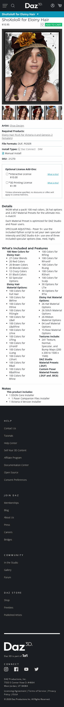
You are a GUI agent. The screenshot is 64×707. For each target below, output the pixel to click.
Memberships (11, 502)
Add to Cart (53, 24)
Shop (7, 600)
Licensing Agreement (15, 690)
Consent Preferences (15, 479)
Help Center (10, 443)
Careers (8, 532)
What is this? (53, 174)
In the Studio (11, 562)
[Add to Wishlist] (42, 24)
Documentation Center (16, 465)
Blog (6, 510)
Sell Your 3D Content (15, 450)
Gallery (7, 570)
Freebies (8, 607)
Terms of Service (37, 690)
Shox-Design (17, 125)
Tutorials (8, 435)
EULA (15, 694)
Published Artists (13, 615)
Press (7, 524)
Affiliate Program (13, 457)
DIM (40, 149)
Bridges (8, 539)
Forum (7, 577)
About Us (9, 517)
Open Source (11, 472)
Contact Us (10, 428)
